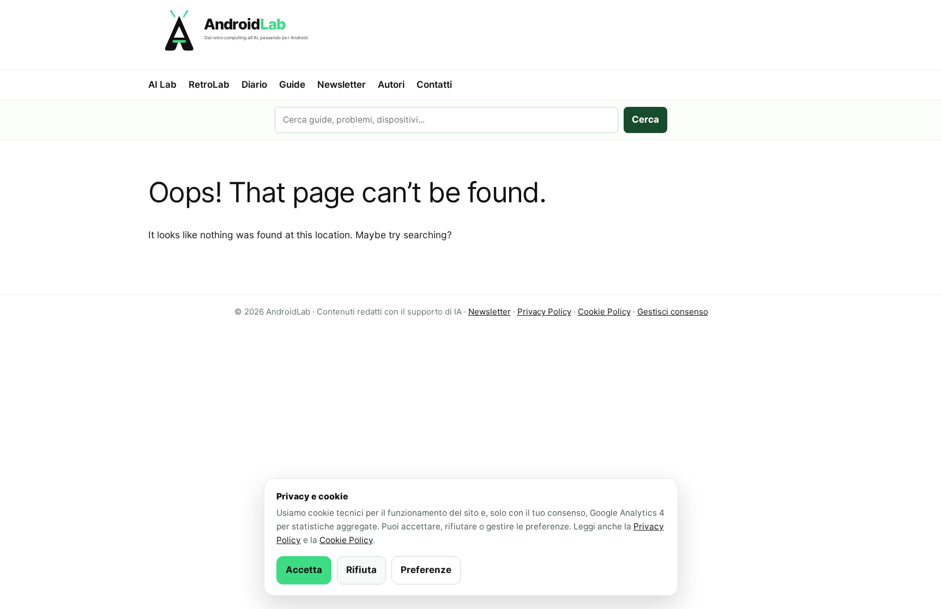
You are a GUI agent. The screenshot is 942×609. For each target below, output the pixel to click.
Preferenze (426, 569)
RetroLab (209, 84)
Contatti (434, 84)
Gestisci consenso (672, 311)
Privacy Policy (544, 311)
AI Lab (162, 84)
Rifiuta (361, 569)
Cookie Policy (604, 311)
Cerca (645, 119)
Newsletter (341, 84)
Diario (254, 84)
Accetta (304, 569)
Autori (391, 84)
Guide (292, 84)
